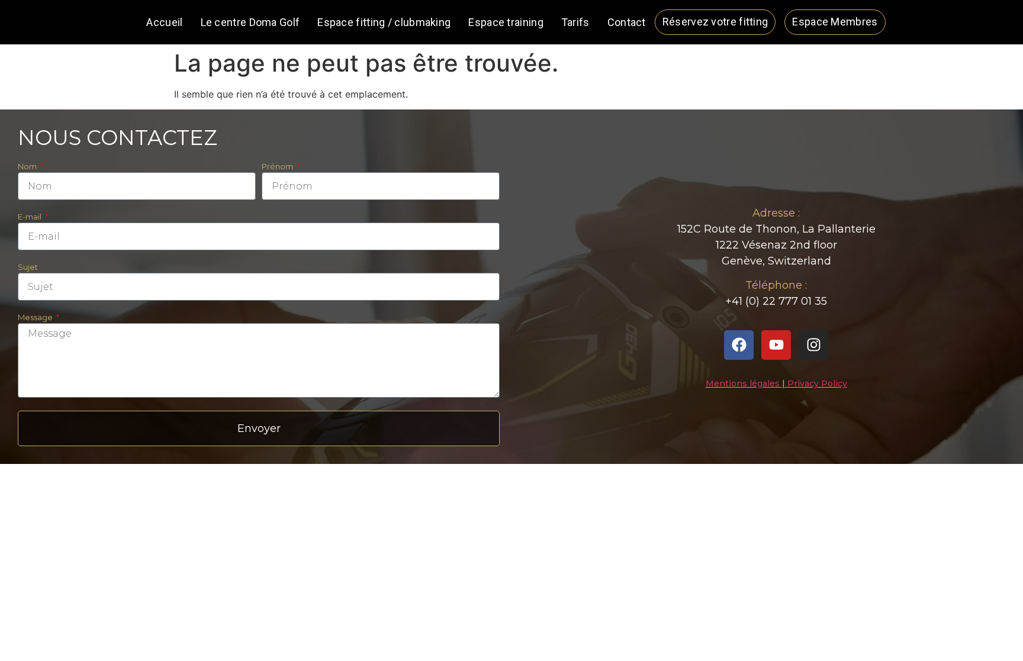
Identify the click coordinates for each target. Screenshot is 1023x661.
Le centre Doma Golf (250, 22)
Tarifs (575, 22)
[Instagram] (813, 345)
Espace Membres (834, 21)
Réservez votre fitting (715, 21)
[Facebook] (739, 345)
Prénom (278, 167)
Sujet (28, 267)
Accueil (164, 22)
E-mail (30, 217)
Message (36, 318)
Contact (626, 22)
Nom (28, 167)
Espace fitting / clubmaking (384, 22)
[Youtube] (776, 345)
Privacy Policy (817, 383)
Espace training (505, 22)
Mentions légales (743, 383)
